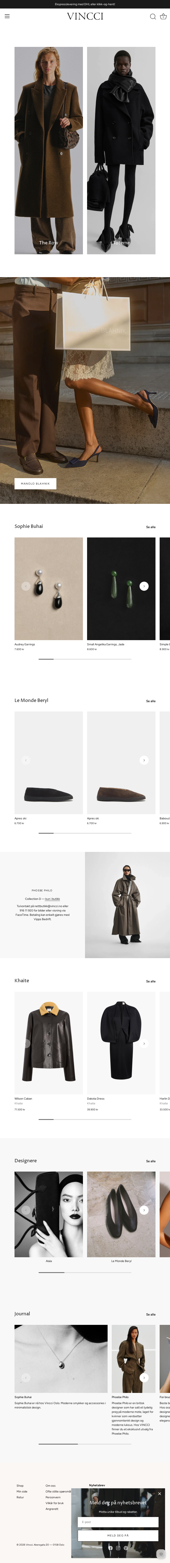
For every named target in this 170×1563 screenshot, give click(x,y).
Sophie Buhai (29, 527)
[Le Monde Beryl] (121, 1214)
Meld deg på (118, 1535)
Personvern (53, 1497)
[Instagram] (118, 1548)
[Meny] (7, 16)
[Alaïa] (49, 1214)
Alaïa (49, 1261)
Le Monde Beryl (31, 701)
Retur (20, 1497)
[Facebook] (110, 1548)
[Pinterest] (126, 1548)
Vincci (29, 1544)
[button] (25, 586)
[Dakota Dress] (121, 1043)
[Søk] (153, 16)
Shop (20, 1485)
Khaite (22, 981)
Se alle (150, 527)
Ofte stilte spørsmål (58, 1491)
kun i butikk (52, 899)
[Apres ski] (49, 762)
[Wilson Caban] (49, 1043)
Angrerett (52, 1509)
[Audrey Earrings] (49, 588)
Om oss (51, 1485)
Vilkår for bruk (55, 1503)
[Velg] (159, 1493)
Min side (22, 1491)
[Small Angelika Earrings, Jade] (121, 588)
